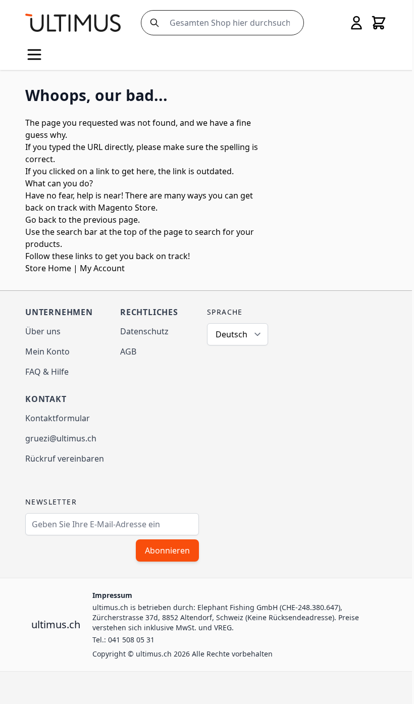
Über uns (43, 331)
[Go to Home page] (73, 22)
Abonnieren (167, 550)
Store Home (48, 268)
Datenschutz (144, 331)
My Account (102, 268)
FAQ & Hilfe (47, 371)
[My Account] (356, 23)
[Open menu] (34, 54)
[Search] (152, 23)
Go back (41, 219)
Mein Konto (47, 351)
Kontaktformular (57, 418)
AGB (128, 351)
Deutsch (231, 334)
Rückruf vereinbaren (64, 458)
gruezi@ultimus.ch (60, 438)
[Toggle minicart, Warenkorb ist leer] (379, 23)
